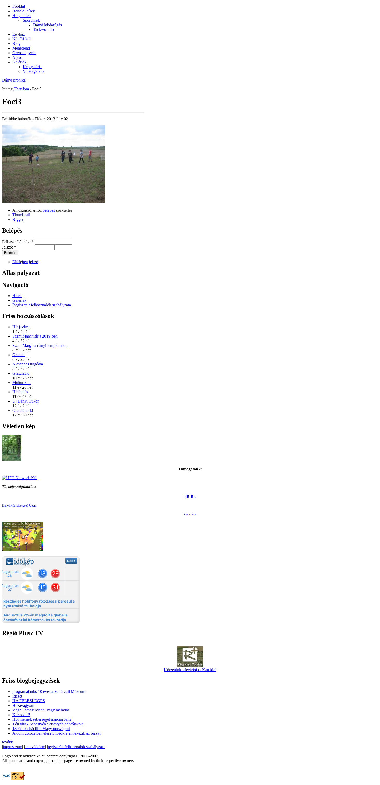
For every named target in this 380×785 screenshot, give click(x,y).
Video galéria (33, 71)
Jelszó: (9, 247)
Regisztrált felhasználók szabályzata (41, 305)
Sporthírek (31, 20)
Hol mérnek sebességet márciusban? (41, 719)
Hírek (17, 295)
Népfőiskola (22, 39)
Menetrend (21, 48)
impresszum (12, 746)
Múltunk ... (21, 382)
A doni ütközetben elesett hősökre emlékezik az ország (56, 733)
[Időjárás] (22, 550)
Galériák (19, 62)
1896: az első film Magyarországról (41, 728)
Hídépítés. (20, 392)
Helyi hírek (21, 15)
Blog (16, 43)
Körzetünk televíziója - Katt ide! (190, 670)
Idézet (17, 696)
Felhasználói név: (18, 241)
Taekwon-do (43, 29)
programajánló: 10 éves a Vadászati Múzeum (48, 691)
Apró (16, 57)
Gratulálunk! (22, 410)
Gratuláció (20, 373)
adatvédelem (35, 746)
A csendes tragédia (27, 364)
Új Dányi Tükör (25, 401)
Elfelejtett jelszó (25, 262)
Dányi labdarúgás (47, 25)
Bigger (18, 219)
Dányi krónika (14, 80)
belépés (49, 210)
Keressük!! (21, 714)
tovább (7, 742)
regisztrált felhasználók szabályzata (76, 746)
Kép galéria (32, 67)
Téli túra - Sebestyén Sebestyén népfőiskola (47, 724)
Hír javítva (21, 327)
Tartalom (21, 89)
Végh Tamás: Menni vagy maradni (40, 710)
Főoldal (18, 6)
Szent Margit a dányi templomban (39, 345)
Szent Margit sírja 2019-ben (35, 336)
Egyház (18, 34)
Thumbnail (21, 215)
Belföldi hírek (23, 11)
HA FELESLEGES (28, 701)
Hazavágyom (23, 705)
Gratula (18, 355)
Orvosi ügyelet (24, 53)
